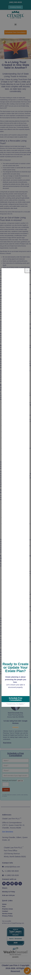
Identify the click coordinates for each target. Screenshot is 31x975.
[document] (15, 487)
